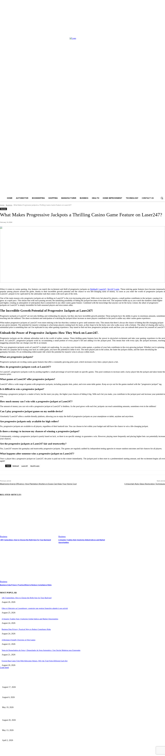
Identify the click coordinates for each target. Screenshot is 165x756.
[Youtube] (93, 753)
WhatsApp (85, 753)
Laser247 (102, 289)
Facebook (9, 753)
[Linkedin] (33, 753)
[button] (162, 198)
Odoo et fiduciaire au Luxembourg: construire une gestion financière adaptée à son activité (35, 608)
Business (9, 205)
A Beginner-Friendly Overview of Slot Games (18, 640)
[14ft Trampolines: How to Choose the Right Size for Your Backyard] (28, 518)
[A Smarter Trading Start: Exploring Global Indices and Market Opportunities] (86, 518)
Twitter (70, 753)
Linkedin (41, 753)
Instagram (25, 753)
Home (2, 205)
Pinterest (55, 753)
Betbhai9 (94, 289)
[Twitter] (63, 753)
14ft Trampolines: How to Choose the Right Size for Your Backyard (25, 540)
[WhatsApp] (77, 753)
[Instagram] (17, 753)
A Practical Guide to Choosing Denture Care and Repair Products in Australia (32, 683)
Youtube (100, 753)
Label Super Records (58, 748)
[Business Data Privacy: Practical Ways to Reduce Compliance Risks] (28, 563)
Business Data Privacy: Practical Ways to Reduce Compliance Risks (26, 585)
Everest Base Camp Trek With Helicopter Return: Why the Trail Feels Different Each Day (35, 661)
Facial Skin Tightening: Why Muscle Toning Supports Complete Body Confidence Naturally (38, 693)
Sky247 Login (113, 289)
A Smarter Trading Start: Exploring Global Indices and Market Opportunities (30, 619)
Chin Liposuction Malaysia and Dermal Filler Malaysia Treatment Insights (31, 703)
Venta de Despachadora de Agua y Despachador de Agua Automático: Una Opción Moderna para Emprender (41, 650)
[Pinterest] (48, 753)
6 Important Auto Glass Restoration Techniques (145, 484)
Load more (4, 667)
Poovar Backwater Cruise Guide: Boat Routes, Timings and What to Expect (31, 726)
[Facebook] (2, 753)
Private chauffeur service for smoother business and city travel (26, 736)
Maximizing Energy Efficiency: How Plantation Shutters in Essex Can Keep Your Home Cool (38, 484)
